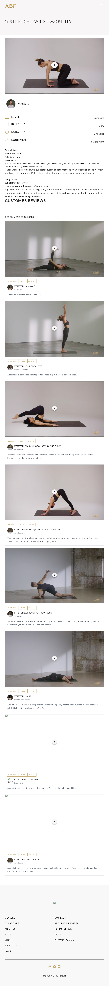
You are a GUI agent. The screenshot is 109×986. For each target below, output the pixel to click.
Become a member (66, 923)
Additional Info (12, 157)
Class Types (13, 923)
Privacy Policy (64, 940)
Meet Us (10, 929)
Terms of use (63, 929)
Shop (8, 940)
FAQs (8, 951)
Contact (60, 917)
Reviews (11, 160)
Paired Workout (13, 153)
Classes (10, 917)
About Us (11, 945)
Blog (8, 934)
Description (11, 150)
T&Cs (57, 934)
